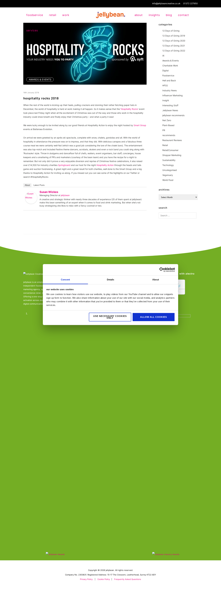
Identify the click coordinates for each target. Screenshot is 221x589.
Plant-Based (168, 125)
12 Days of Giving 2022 (173, 50)
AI (163, 55)
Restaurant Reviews (172, 140)
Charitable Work (170, 65)
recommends (168, 135)
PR (163, 130)
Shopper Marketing (171, 155)
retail (52, 15)
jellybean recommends (173, 115)
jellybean (65, 195)
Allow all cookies (153, 317)
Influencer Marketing (172, 95)
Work (65, 15)
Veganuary (167, 175)
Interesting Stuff (170, 105)
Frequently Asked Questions (127, 579)
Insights (154, 15)
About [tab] (155, 279)
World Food (167, 180)
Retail (165, 145)
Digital (165, 70)
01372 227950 (190, 3)
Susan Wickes (49, 192)
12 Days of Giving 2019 (173, 35)
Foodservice (168, 75)
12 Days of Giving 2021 (173, 45)
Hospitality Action (105, 165)
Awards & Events (40, 79)
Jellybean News (170, 110)
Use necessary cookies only (110, 317)
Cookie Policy (103, 579)
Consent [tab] (65, 279)
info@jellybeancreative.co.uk (166, 3)
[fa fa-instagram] (36, 313)
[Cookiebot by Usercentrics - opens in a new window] (162, 269)
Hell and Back (169, 80)
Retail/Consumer (170, 150)
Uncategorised (169, 170)
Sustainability (168, 160)
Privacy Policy (86, 579)
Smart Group (140, 125)
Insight (165, 100)
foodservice (34, 15)
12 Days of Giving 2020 (173, 40)
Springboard (64, 165)
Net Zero (166, 120)
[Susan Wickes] (31, 198)
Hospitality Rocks (129, 109)
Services (32, 30)
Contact (183, 15)
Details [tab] (110, 279)
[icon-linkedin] (27, 313)
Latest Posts (39, 185)
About (139, 15)
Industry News (169, 90)
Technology (168, 165)
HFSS (165, 85)
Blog (169, 15)
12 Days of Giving (171, 30)
